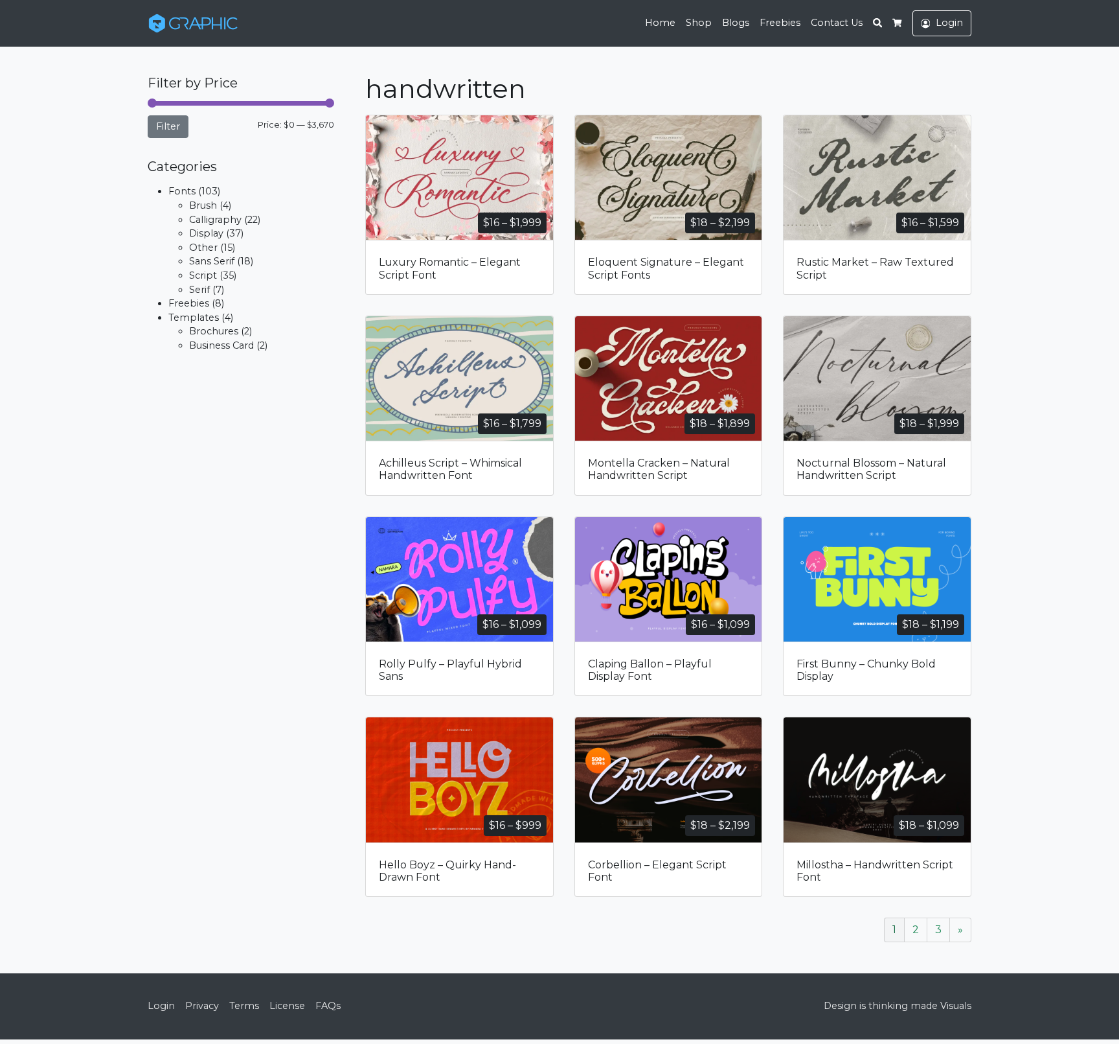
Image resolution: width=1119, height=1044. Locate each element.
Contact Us (837, 23)
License (287, 1006)
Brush (203, 205)
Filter (168, 126)
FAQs (328, 1006)
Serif (199, 290)
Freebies (780, 23)
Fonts (182, 191)
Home (660, 23)
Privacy (202, 1006)
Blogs (735, 23)
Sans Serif (211, 261)
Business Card (221, 345)
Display (206, 233)
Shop (699, 23)
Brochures (213, 331)
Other (203, 247)
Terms (244, 1006)
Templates (193, 317)
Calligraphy (215, 220)
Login (161, 1006)
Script (203, 275)
